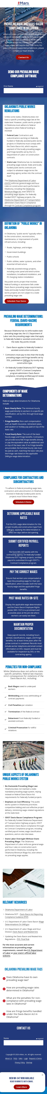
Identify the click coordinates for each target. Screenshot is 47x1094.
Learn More (21, 1087)
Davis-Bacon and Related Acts (25, 932)
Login (26, 1058)
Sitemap (29, 1062)
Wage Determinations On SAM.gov (24, 923)
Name (6, 1038)
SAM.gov (26, 360)
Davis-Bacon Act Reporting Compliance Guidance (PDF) (24, 915)
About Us (8, 1058)
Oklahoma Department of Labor (19, 909)
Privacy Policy (20, 1062)
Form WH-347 (18, 552)
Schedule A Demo (23, 502)
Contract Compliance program (28, 205)
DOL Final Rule (23, 939)
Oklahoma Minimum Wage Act (20, 190)
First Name (8, 86)
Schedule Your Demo (16, 301)
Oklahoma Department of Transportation (22, 200)
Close (42, 1075)
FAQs (15, 1058)
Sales (20, 1058)
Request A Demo (35, 1058)
